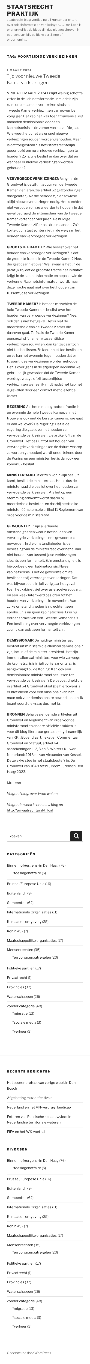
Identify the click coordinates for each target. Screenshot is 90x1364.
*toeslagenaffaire (26, 873)
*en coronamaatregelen (31, 957)
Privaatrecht (17, 978)
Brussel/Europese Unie (26, 884)
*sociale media (24, 1022)
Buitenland (16, 893)
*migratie (20, 1013)
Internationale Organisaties (29, 912)
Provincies (15, 987)
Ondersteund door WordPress (29, 1353)
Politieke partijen (21, 968)
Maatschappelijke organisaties (32, 941)
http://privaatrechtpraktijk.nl (30, 810)
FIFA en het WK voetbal (26, 1132)
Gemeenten (17, 903)
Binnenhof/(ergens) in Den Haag (33, 865)
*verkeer (19, 1031)
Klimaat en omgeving (24, 922)
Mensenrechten (20, 950)
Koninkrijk (15, 931)
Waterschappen (20, 997)
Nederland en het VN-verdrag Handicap (39, 1107)
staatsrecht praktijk (30, 10)
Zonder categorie (21, 1006)
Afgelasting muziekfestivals (29, 1098)
